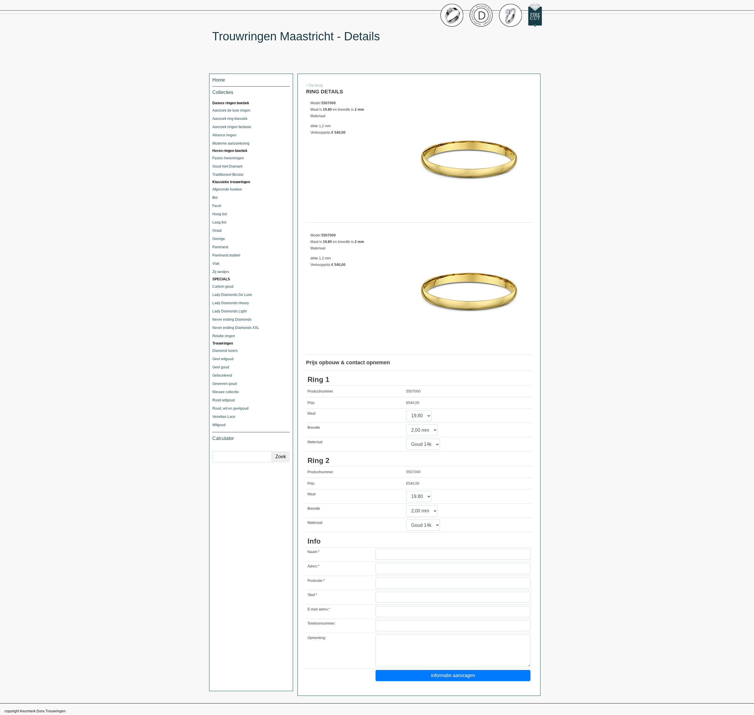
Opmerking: (316, 638)
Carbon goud (223, 286)
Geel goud (220, 367)
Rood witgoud (223, 400)
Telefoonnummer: (321, 623)
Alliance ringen (224, 135)
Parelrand (220, 247)
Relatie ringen (223, 336)
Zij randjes (220, 272)
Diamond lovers (225, 351)
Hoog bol (219, 214)
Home (218, 79)
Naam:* (313, 552)
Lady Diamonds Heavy (230, 303)
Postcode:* (316, 581)
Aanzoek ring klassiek (229, 119)
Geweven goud (224, 384)
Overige (218, 239)
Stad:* (312, 595)
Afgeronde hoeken (227, 189)
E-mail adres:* (318, 609)
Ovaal (217, 231)
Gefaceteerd (222, 375)
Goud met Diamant (227, 166)
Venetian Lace (223, 417)
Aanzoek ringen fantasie (231, 127)
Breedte (313, 428)
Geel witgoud (223, 359)
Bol (215, 198)
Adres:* (313, 566)
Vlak (215, 263)
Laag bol (219, 222)
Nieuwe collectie (225, 392)
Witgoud (219, 425)
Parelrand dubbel (226, 255)
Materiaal (315, 442)
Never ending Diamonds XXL (235, 328)
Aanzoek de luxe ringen (231, 110)
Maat (311, 413)
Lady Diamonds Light (229, 311)
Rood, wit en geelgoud (230, 408)
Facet (216, 206)
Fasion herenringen (228, 158)
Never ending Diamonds (232, 319)
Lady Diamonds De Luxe (232, 295)
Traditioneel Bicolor (228, 175)
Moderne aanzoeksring (230, 143)
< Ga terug (314, 85)
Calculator (223, 438)
